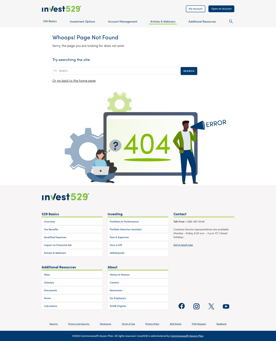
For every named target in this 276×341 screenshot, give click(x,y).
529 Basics (50, 21)
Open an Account (221, 8)
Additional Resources (202, 21)
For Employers (118, 298)
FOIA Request (199, 323)
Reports (54, 323)
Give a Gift (116, 245)
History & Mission (120, 274)
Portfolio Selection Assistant (126, 229)
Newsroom (116, 290)
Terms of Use (128, 323)
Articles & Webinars (162, 21)
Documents (50, 290)
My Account (195, 8)
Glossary (49, 282)
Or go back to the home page (74, 80)
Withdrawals (117, 253)
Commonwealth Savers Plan (186, 336)
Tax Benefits (51, 229)
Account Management (122, 21)
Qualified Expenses (55, 237)
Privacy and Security (78, 323)
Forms (47, 298)
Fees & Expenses (119, 237)
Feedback (221, 323)
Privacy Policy (152, 323)
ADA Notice (175, 323)
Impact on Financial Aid (57, 245)
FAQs (47, 274)
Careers (114, 282)
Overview (49, 221)
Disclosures (105, 323)
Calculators (50, 306)
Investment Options (82, 21)
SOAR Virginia (118, 306)
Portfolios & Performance (124, 221)
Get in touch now (183, 245)
